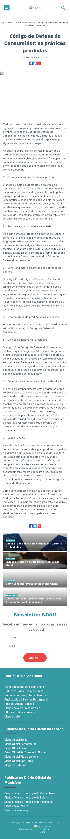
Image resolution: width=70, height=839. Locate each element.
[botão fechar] (7, 7)
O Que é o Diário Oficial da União (24, 691)
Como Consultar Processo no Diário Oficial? (32, 583)
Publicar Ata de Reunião (19, 703)
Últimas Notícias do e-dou (20, 712)
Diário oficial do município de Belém (26, 797)
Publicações (31, 23)
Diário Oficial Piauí (15, 748)
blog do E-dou (19, 23)
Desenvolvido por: (26, 829)
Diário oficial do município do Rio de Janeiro (31, 793)
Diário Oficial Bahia (15, 739)
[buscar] (63, 8)
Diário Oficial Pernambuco (20, 743)
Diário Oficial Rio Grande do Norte (24, 752)
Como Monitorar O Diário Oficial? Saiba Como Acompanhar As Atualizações (33, 600)
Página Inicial (6, 23)
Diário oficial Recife (16, 806)
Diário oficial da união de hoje (22, 708)
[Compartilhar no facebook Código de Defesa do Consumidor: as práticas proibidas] (31, 63)
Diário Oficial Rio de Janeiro (21, 756)
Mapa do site (12, 716)
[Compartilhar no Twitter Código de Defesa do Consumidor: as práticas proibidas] (35, 63)
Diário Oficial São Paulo (18, 760)
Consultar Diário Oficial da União (24, 686)
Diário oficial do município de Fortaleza (28, 801)
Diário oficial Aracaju (17, 810)
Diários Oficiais (12, 595)
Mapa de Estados (15, 765)
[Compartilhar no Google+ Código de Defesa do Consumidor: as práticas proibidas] (39, 63)
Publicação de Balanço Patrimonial (26, 699)
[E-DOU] (35, 7)
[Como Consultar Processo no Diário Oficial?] (35, 578)
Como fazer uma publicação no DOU (26, 695)
